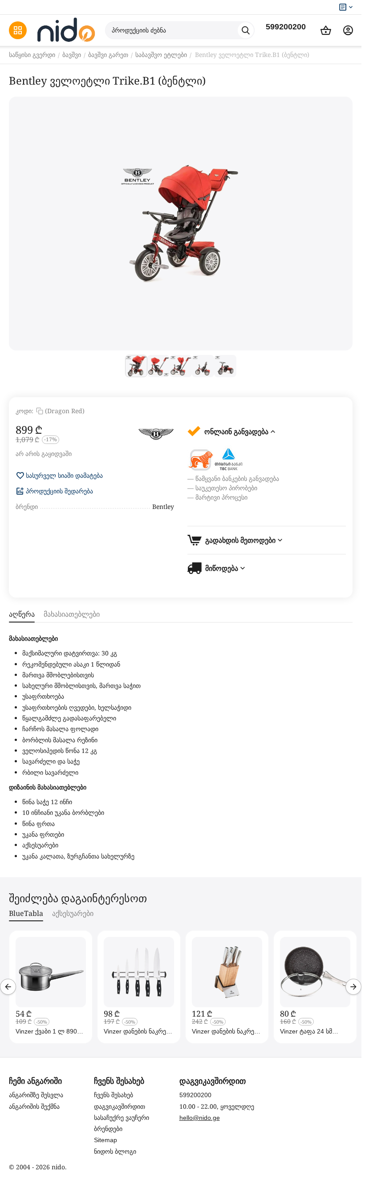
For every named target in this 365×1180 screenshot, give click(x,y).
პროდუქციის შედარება (59, 491)
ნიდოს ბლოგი (115, 1151)
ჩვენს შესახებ (113, 1095)
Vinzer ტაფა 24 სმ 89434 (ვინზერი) (306, 1031)
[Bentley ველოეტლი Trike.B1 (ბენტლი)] (181, 223)
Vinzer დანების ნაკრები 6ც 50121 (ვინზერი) (226, 1031)
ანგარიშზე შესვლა (36, 1095)
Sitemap (105, 1139)
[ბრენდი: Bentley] (156, 434)
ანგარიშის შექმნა (34, 1106)
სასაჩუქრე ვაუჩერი (121, 1117)
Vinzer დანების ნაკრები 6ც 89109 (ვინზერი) (138, 1031)
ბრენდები (108, 1128)
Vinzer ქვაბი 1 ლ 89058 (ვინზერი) (50, 1031)
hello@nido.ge (199, 1117)
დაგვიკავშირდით (119, 1106)
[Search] (246, 30)
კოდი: (24, 411)
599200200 (286, 26)
